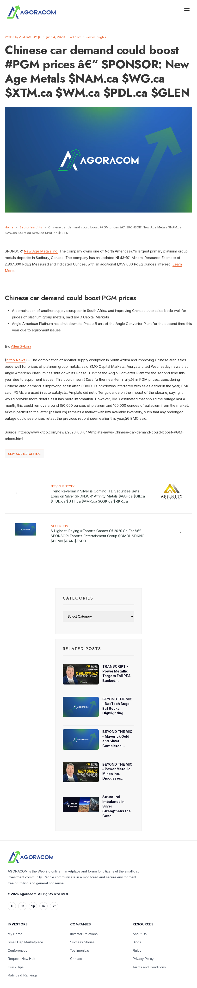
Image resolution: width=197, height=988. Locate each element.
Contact (76, 959)
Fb (22, 906)
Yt (54, 906)
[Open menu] (187, 10)
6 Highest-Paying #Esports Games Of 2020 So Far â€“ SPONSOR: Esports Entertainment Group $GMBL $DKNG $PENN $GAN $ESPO (97, 533)
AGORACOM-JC (30, 37)
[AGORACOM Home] (30, 857)
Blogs (137, 942)
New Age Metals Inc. (41, 251)
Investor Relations (84, 934)
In (43, 906)
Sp (33, 906)
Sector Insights (96, 37)
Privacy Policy (143, 959)
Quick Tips (16, 967)
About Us (140, 934)
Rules (137, 950)
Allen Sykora (21, 346)
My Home (15, 934)
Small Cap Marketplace (25, 942)
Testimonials (79, 950)
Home (9, 227)
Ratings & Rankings (22, 975)
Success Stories (82, 942)
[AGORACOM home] (31, 12)
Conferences (17, 950)
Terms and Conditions (149, 967)
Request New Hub (21, 959)
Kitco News (15, 360)
